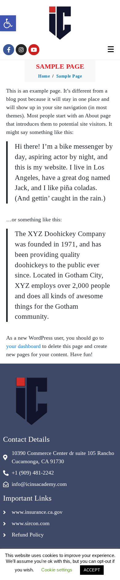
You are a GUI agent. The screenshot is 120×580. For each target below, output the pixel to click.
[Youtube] (33, 49)
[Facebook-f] (8, 49)
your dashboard (23, 346)
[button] (8, 23)
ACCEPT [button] (92, 570)
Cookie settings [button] (56, 569)
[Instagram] (21, 49)
